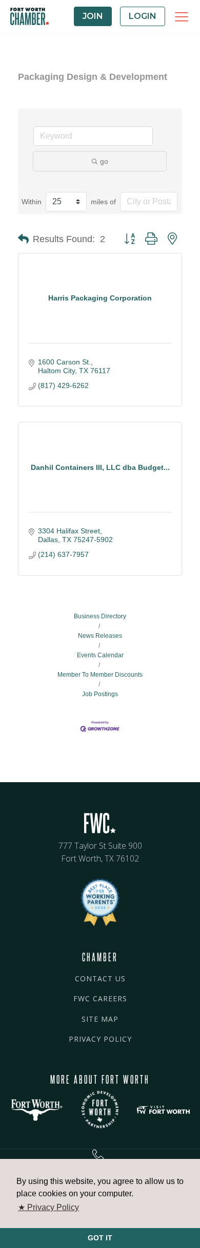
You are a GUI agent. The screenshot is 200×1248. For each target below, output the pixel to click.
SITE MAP (100, 1019)
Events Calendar (100, 655)
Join (93, 16)
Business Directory (100, 616)
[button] (23, 239)
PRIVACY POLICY (100, 1039)
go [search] (104, 161)
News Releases (100, 635)
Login (142, 16)
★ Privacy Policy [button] (48, 1207)
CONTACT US (100, 978)
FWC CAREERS (100, 998)
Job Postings (100, 694)
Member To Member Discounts (100, 674)
